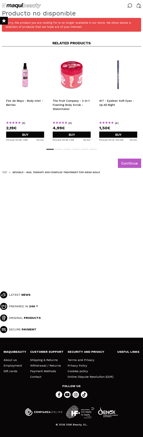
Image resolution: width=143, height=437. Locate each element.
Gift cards (10, 371)
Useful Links (128, 352)
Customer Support (46, 352)
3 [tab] (67, 149)
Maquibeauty (15, 352)
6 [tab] (93, 149)
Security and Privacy (86, 352)
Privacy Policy (77, 365)
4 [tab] (76, 149)
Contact (35, 376)
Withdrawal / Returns (45, 365)
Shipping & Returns (44, 360)
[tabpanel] (25, 97)
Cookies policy (78, 371)
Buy (25, 135)
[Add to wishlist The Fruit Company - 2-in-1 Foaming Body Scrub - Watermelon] (72, 55)
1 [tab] (50, 149)
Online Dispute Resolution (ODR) (90, 376)
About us (10, 360)
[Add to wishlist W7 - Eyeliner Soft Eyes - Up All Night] (118, 55)
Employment (13, 365)
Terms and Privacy (81, 360)
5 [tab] (84, 149)
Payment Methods (43, 371)
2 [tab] (58, 149)
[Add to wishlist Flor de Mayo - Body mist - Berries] (25, 55)
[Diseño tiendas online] (108, 412)
